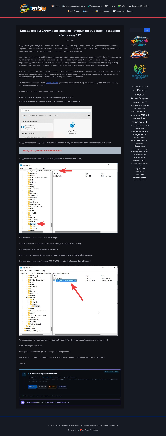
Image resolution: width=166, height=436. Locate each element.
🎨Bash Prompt (73, 11)
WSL (143, 126)
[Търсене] (147, 30)
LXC (135, 108)
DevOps (142, 90)
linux (144, 102)
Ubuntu (145, 114)
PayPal (33, 387)
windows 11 (139, 122)
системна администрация (139, 175)
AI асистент (135, 86)
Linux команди (144, 106)
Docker (139, 94)
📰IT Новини (110, 6)
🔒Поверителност (102, 11)
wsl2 (147, 126)
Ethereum (62, 387)
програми (145, 163)
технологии (142, 180)
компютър (143, 149)
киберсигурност (139, 146)
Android (141, 86)
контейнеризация (139, 160)
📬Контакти (88, 11)
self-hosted (134, 115)
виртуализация (139, 135)
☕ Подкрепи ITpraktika (139, 6)
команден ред (135, 149)
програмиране (139, 166)
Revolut (43, 387)
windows (141, 118)
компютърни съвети (140, 154)
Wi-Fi (134, 118)
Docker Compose (139, 98)
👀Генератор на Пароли (123, 11)
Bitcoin (52, 387)
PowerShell (135, 111)
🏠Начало (55, 6)
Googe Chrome (52, 83)
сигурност (139, 171)
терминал (135, 180)
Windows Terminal (136, 126)
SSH (139, 115)
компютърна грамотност (139, 152)
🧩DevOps (122, 6)
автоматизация (139, 131)
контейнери (139, 157)
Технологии (139, 128)
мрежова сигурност (136, 163)
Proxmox (144, 111)
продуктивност (139, 168)
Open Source (141, 108)
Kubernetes (136, 102)
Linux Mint (134, 106)
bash (146, 86)
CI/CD (134, 91)
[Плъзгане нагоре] (161, 430)
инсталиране (139, 143)
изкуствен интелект (140, 140)
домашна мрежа (139, 137)
